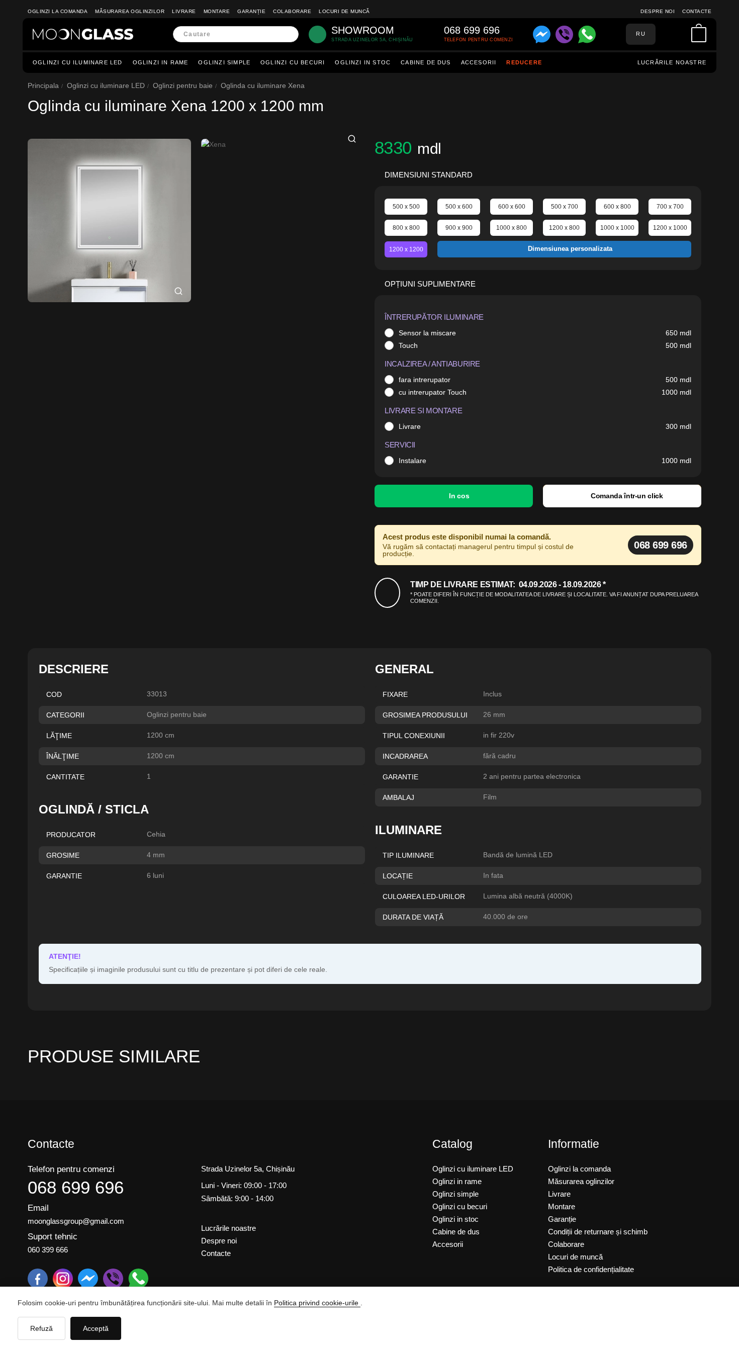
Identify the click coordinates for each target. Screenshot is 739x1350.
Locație (398, 876)
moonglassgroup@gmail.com (76, 1221)
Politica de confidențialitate (591, 1269)
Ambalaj (398, 797)
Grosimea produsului (425, 715)
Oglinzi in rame (161, 62)
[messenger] (541, 34)
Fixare (395, 694)
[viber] (564, 34)
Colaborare (292, 11)
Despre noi (657, 11)
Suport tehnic (52, 1236)
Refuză (41, 1328)
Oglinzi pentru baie (183, 85)
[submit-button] (288, 34)
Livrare (184, 11)
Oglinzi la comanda (57, 11)
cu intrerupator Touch (433, 392)
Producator (71, 835)
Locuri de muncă (344, 11)
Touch (408, 345)
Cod (54, 694)
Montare (217, 11)
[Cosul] (698, 34)
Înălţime (62, 756)
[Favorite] (681, 34)
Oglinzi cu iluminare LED (78, 62)
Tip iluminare (408, 855)
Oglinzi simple (224, 62)
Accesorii (479, 62)
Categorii (65, 715)
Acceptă (96, 1328)
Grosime (62, 855)
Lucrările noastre (671, 62)
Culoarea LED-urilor (424, 896)
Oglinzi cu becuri (292, 62)
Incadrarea (405, 756)
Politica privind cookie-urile (317, 1303)
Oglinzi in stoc (363, 62)
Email (38, 1208)
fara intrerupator (424, 380)
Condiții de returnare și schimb (598, 1231)
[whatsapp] (587, 34)
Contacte (696, 11)
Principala (43, 85)
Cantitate (65, 777)
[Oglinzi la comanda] (83, 34)
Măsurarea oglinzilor (129, 11)
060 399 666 (48, 1249)
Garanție (251, 11)
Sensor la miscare (427, 333)
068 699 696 (660, 545)
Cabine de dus (425, 62)
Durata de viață (413, 917)
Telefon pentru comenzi (71, 1169)
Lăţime (59, 736)
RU (640, 34)
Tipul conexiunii (414, 736)
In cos (459, 496)
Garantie (400, 777)
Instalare (412, 461)
